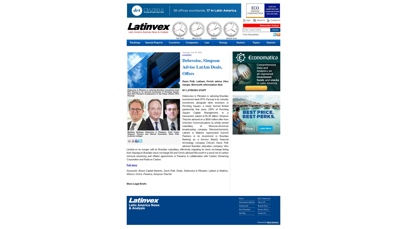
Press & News (263, 206)
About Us (261, 20)
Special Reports (154, 42)
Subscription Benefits (247, 202)
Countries (174, 42)
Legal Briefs (186, 55)
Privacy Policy (263, 209)
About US (261, 202)
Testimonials (243, 206)
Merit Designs (273, 222)
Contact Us (275, 20)
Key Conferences (264, 198)
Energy (223, 42)
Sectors (240, 42)
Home (241, 198)
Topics (256, 42)
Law (207, 42)
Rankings (135, 42)
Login (247, 20)
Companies (192, 42)
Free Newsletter (251, 34)
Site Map (242, 213)
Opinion (270, 42)
